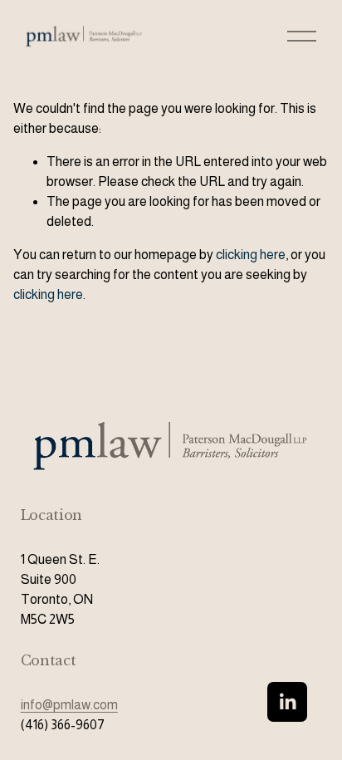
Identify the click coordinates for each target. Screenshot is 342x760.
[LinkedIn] (287, 702)
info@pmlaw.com (69, 705)
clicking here (251, 255)
